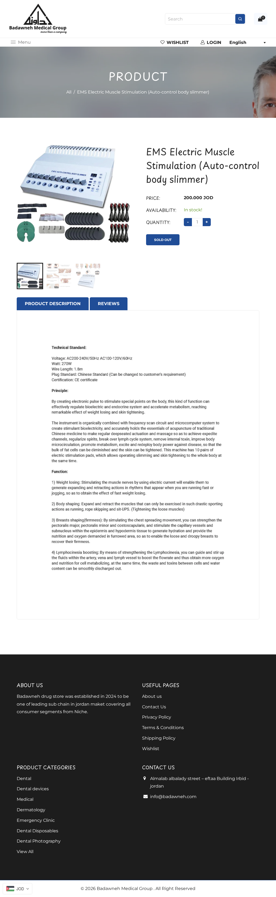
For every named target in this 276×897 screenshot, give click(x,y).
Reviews (108, 303)
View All (25, 851)
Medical (25, 799)
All (68, 92)
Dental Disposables (37, 830)
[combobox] (247, 42)
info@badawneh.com (173, 796)
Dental (24, 778)
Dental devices (33, 788)
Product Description (53, 303)
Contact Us (154, 706)
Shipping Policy (158, 738)
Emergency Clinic (36, 820)
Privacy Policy (156, 717)
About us (152, 696)
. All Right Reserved (174, 888)
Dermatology (31, 809)
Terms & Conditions (163, 727)
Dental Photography (39, 841)
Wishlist (150, 748)
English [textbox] (237, 42)
